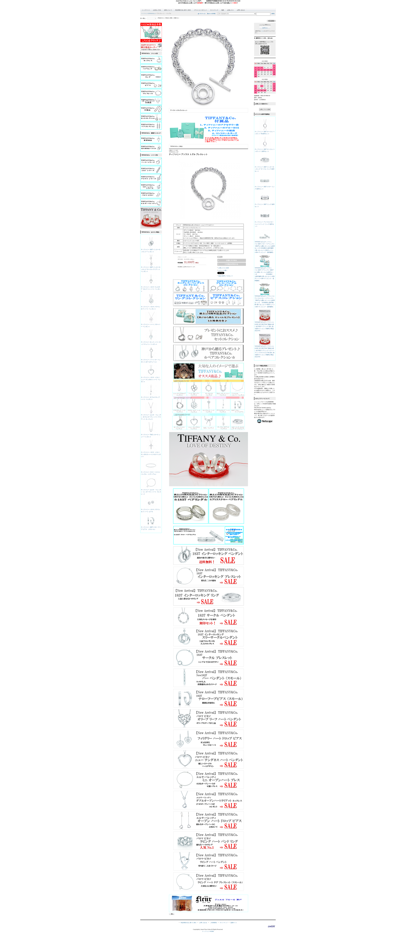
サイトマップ (214, 10)
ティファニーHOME (208, 931)
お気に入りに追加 (223, 268)
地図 (222, 10)
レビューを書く (223, 270)
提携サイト (234, 922)
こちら (262, 31)
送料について (168, 10)
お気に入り (230, 10)
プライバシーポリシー (200, 10)
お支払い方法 (157, 10)
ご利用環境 (213, 922)
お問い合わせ (241, 10)
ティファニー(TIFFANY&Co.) (148, 13)
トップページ (146, 10)
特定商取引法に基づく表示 (183, 10)
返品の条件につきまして (225, 276)
